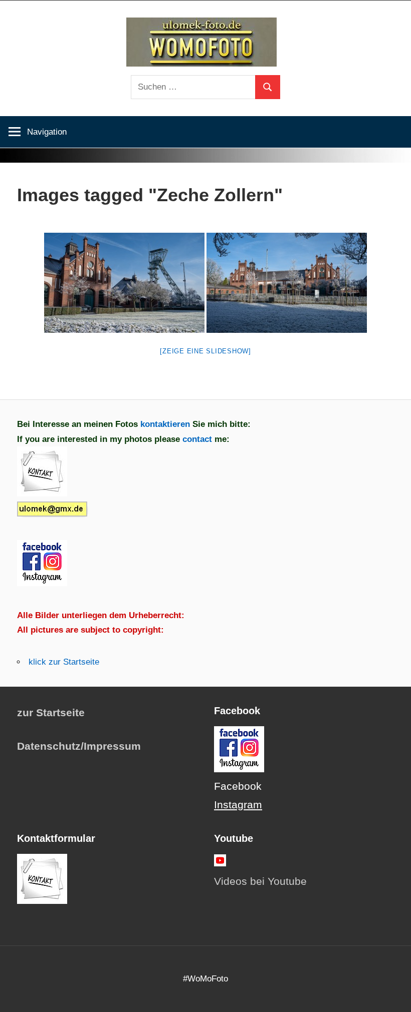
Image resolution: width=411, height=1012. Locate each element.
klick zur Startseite (64, 662)
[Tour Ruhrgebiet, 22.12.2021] (124, 283)
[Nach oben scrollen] (394, 995)
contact (198, 439)
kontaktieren (165, 424)
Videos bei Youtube (260, 881)
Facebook (238, 786)
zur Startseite (51, 713)
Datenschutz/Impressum (79, 746)
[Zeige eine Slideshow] (205, 351)
